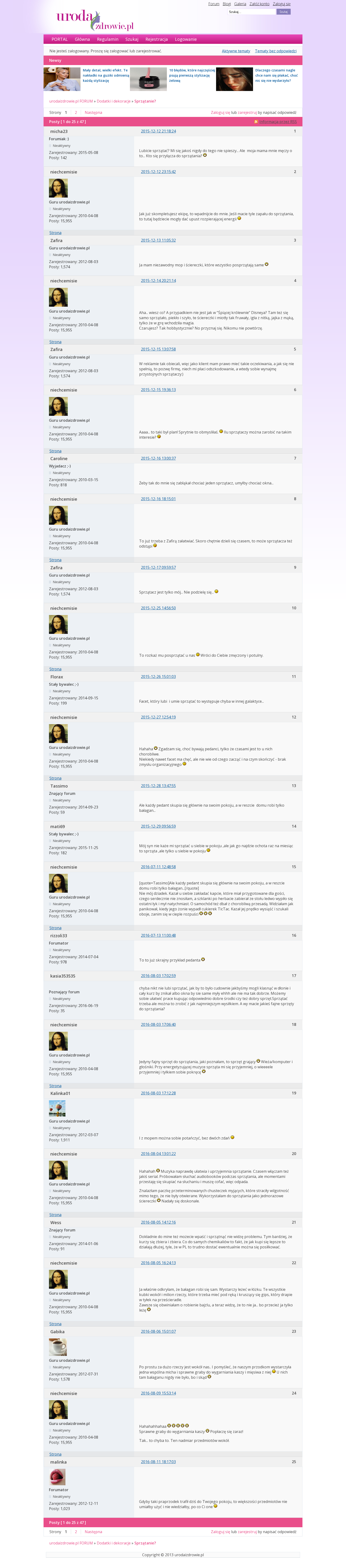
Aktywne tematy (236, 51)
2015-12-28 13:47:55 (158, 785)
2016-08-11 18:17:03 (158, 1461)
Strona (55, 232)
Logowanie (186, 39)
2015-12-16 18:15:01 (158, 498)
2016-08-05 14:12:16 (158, 1222)
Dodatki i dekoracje (114, 101)
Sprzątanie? (145, 101)
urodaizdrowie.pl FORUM (71, 101)
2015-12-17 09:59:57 (158, 567)
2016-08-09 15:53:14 (158, 1393)
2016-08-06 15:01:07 (158, 1331)
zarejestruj (247, 112)
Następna (93, 112)
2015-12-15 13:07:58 (158, 349)
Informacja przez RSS (278, 121)
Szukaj (131, 39)
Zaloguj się (282, 3)
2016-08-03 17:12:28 (158, 1093)
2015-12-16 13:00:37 (158, 458)
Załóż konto (259, 3)
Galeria (240, 3)
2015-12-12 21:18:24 (158, 131)
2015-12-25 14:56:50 (158, 608)
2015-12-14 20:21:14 (158, 280)
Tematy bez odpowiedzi (276, 51)
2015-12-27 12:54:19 (158, 717)
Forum (213, 3)
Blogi (227, 3)
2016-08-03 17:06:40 (158, 1024)
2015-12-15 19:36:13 (158, 389)
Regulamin (107, 39)
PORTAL (60, 39)
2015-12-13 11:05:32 (158, 240)
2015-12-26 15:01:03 (158, 676)
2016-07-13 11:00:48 (158, 935)
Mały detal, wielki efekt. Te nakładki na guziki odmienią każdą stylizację (106, 75)
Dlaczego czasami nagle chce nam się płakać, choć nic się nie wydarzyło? (276, 75)
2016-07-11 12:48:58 (158, 866)
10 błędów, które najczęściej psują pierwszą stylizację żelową (192, 75)
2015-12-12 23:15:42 (158, 171)
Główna (82, 39)
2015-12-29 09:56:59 (158, 826)
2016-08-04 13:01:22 (158, 1153)
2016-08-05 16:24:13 (158, 1262)
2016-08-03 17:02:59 (158, 975)
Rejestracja (156, 39)
